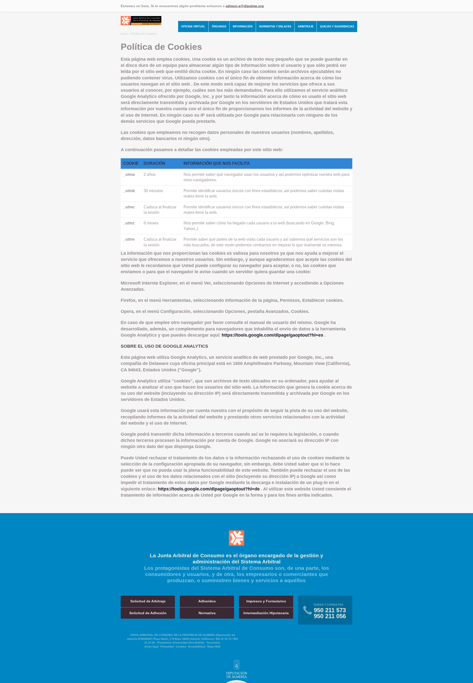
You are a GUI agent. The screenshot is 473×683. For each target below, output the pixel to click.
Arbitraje (305, 26)
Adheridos (207, 601)
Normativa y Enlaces (275, 26)
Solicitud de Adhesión (148, 613)
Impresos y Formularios (266, 601)
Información (243, 26)
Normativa (207, 613)
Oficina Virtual (193, 26)
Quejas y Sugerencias (337, 26)
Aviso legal (151, 646)
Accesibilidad (196, 646)
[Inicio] (141, 23)
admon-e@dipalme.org (245, 6)
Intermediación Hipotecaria (266, 613)
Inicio (124, 34)
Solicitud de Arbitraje (148, 601)
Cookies (181, 646)
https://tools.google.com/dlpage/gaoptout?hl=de (209, 488)
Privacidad (167, 646)
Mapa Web (213, 646)
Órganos (219, 26)
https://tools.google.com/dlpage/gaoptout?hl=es (272, 335)
